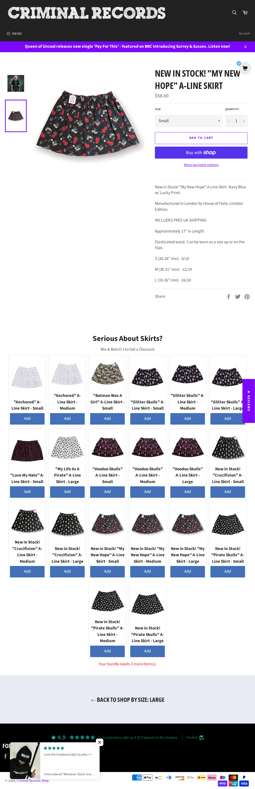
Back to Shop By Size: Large (130, 699)
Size (158, 109)
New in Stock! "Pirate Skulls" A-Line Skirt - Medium (107, 631)
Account (244, 33)
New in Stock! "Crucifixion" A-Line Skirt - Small (228, 475)
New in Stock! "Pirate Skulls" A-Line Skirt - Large (147, 634)
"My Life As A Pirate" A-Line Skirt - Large (67, 475)
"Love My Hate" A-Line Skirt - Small (27, 478)
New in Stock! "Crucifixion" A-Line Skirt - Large (67, 555)
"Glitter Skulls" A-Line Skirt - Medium (188, 402)
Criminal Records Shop (33, 780)
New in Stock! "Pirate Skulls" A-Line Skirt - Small (227, 555)
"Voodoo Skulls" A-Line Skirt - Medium (147, 475)
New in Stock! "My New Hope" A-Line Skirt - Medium (148, 555)
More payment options (201, 165)
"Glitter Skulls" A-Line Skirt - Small (147, 405)
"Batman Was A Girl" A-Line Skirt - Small (107, 402)
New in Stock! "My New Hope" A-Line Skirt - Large (188, 555)
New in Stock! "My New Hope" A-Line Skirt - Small (108, 555)
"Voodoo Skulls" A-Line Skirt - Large (188, 475)
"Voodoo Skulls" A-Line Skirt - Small (107, 475)
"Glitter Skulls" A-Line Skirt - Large (228, 405)
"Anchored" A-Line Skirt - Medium (67, 402)
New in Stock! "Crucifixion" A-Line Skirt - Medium (27, 551)
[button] (99, 742)
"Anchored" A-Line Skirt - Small (27, 405)
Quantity (232, 109)
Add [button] (27, 419)
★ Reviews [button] (249, 400)
